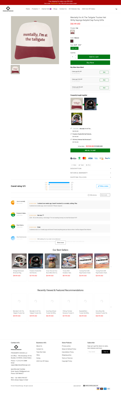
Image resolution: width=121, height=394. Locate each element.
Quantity (72, 53)
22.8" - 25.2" (77, 45)
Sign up (106, 351)
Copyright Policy (67, 361)
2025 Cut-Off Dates (88, 9)
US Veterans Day (74, 9)
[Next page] (111, 267)
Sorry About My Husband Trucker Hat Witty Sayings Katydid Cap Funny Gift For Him (102, 312)
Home (28, 9)
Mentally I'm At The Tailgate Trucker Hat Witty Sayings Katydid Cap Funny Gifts (86, 128)
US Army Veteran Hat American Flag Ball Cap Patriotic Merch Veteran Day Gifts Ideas (82, 139)
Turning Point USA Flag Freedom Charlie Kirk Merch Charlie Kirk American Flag (85, 272)
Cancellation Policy (68, 352)
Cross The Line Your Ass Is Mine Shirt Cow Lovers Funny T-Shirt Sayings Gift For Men (52, 272)
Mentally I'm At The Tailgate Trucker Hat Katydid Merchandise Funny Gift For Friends (19, 312)
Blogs (55, 9)
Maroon (76, 38)
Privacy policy (66, 346)
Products (35, 9)
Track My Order (41, 352)
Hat (77, 28)
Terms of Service (67, 358)
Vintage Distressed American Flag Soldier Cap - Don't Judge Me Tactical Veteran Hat (18, 272)
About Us (39, 346)
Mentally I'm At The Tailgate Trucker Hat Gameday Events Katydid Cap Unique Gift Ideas (35, 312)
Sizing (38, 358)
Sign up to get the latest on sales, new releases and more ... (97, 347)
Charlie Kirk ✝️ (46, 9)
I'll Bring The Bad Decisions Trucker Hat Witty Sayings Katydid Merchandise (69, 312)
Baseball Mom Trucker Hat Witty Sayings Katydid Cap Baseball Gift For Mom (85, 312)
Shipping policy (66, 355)
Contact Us (63, 9)
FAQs (38, 355)
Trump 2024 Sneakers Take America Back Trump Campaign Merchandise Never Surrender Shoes (68, 272)
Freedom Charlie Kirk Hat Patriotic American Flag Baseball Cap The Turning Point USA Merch (82, 134)
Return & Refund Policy (69, 349)
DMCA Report (77, 386)
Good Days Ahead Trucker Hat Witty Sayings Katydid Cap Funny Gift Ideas (51, 312)
